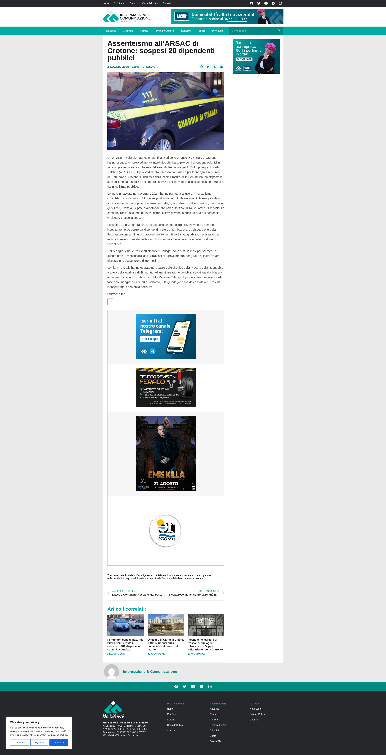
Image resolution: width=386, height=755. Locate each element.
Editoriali (186, 30)
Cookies (254, 719)
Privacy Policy (257, 714)
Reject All (39, 742)
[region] (39, 733)
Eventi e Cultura (165, 30)
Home (106, 3)
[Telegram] (273, 3)
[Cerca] (279, 31)
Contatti (167, 3)
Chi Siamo (119, 3)
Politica (144, 30)
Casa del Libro (150, 3)
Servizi (133, 3)
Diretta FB (217, 30)
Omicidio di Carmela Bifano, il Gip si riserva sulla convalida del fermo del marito (166, 644)
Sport (201, 30)
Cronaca (128, 30)
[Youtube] (266, 3)
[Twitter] (259, 3)
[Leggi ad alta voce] (110, 302)
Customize (19, 742)
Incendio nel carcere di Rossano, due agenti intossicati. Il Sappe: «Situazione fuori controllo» (205, 644)
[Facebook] (251, 3)
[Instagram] (280, 3)
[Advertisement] (255, 122)
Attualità (111, 30)
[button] (201, 66)
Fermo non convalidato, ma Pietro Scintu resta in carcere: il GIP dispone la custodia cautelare (125, 644)
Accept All (59, 742)
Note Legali (256, 708)
